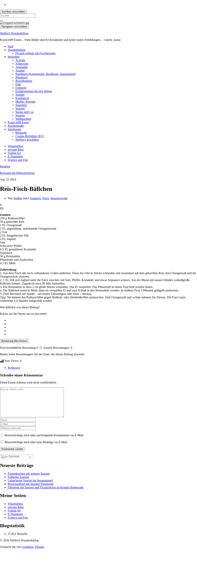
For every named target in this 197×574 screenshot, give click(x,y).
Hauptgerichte (59, 198)
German (13, 456)
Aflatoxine (21, 63)
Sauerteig (21, 105)
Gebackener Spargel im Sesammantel (30, 480)
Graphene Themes (33, 546)
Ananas (20, 70)
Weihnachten (23, 118)
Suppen (20, 115)
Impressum (14, 129)
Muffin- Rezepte (25, 101)
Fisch (45, 198)
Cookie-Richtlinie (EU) (29, 136)
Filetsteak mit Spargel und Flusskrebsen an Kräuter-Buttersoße (45, 487)
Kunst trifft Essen (18, 122)
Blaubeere (21, 77)
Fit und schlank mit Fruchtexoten (35, 53)
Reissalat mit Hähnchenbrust (17, 173)
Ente (18, 84)
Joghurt (19, 94)
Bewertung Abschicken (14, 341)
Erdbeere (20, 87)
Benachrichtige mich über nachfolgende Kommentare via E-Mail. (44, 435)
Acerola (20, 60)
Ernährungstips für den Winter (33, 91)
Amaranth (21, 67)
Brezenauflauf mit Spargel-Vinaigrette (31, 484)
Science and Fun (18, 160)
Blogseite (21, 132)
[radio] (102, 320)
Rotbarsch (14, 367)
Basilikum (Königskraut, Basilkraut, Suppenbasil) (45, 74)
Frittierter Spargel (18, 477)
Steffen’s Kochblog (27, 139)
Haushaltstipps (16, 49)
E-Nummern (15, 156)
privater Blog (16, 149)
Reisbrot (5, 166)
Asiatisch (35, 198)
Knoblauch (22, 98)
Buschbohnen (23, 80)
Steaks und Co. (24, 112)
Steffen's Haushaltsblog (14, 33)
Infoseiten (14, 56)
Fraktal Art (14, 153)
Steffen (17, 198)
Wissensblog (15, 146)
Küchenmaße (16, 125)
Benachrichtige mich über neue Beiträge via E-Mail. (36, 442)
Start (10, 46)
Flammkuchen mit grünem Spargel (29, 473)
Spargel (20, 108)
